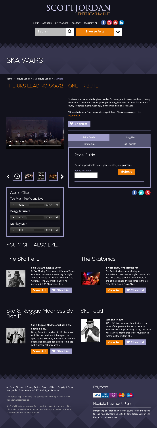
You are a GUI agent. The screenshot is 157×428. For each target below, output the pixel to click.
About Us (47, 23)
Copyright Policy (65, 387)
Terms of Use (48, 387)
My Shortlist (90, 23)
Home (36, 23)
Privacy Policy (33, 387)
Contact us (98, 417)
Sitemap (20, 387)
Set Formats (130, 144)
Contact (76, 23)
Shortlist (81, 124)
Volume (56, 217)
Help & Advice (61, 23)
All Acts (10, 387)
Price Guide (89, 137)
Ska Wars (58, 79)
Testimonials (89, 144)
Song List (130, 137)
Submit (126, 171)
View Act (39, 290)
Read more (74, 115)
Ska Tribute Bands (42, 79)
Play (13, 205)
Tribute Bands (23, 79)
